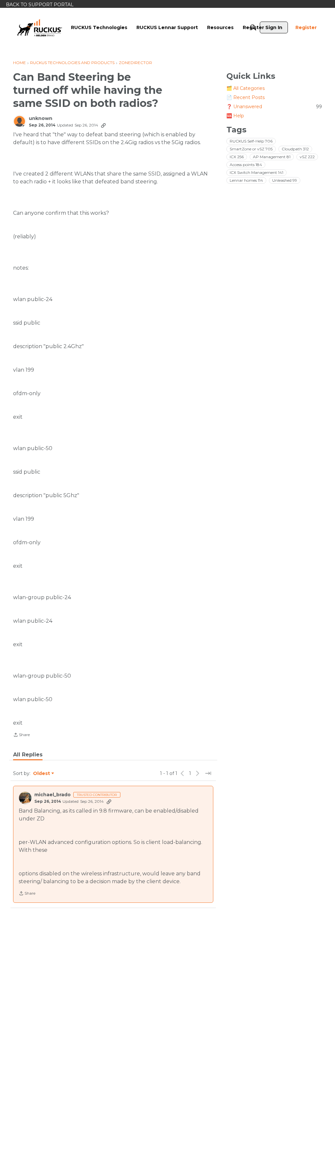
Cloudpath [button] (295, 148)
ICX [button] (237, 156)
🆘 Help (235, 116)
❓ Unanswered (274, 106)
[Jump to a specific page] (208, 773)
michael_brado (52, 795)
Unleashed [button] (284, 180)
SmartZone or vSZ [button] (251, 148)
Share (21, 735)
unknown (40, 118)
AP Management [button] (272, 156)
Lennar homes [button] (246, 180)
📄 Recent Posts (245, 97)
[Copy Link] (103, 125)
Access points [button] (246, 164)
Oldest (42, 773)
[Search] (253, 27)
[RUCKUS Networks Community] (39, 27)
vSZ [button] (307, 156)
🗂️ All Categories (245, 88)
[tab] (27, 754)
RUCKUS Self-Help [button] (251, 141)
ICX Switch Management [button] (256, 172)
